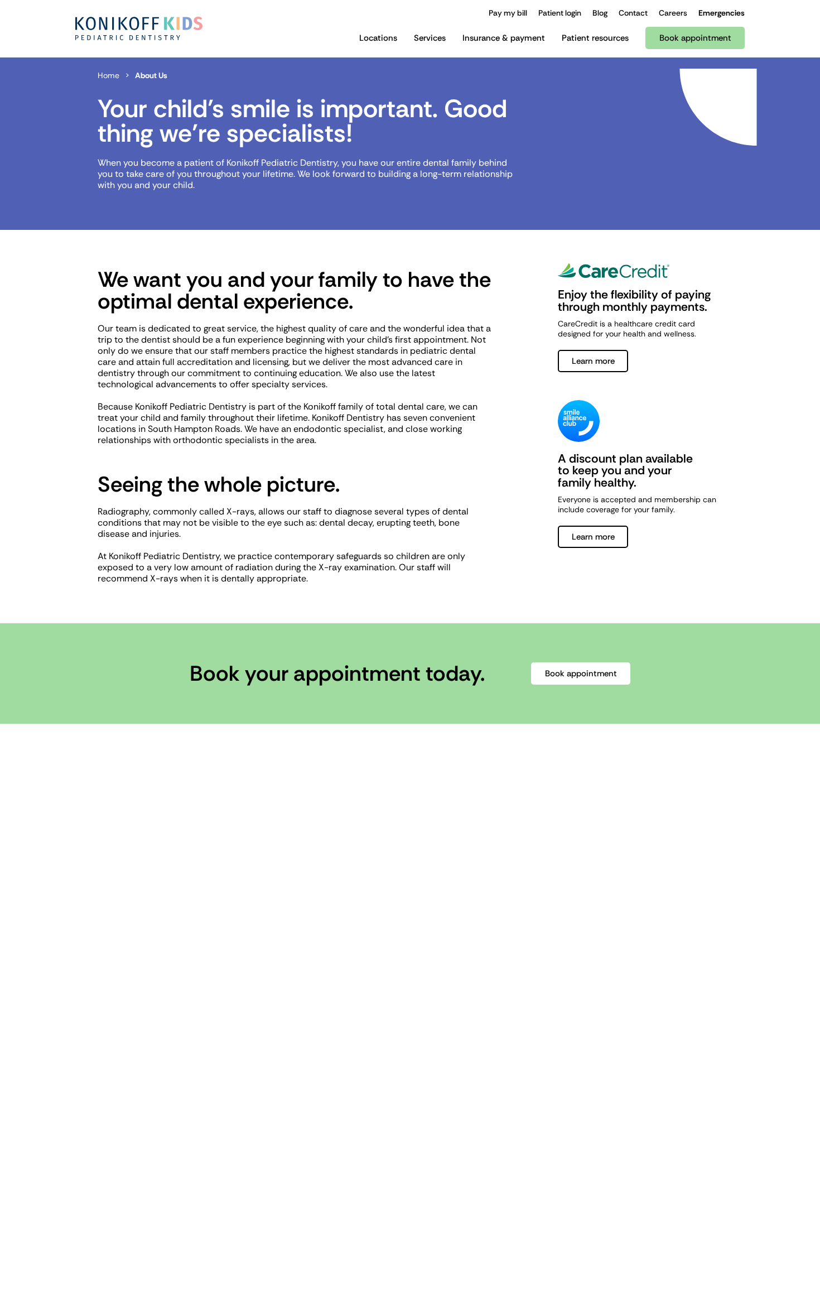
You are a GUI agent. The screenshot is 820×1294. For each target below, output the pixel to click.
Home (108, 75)
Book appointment (581, 673)
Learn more (593, 361)
